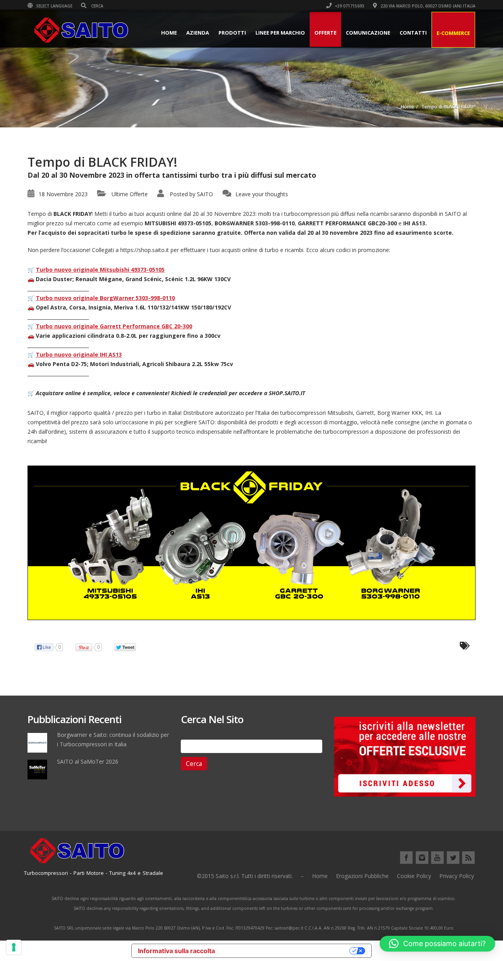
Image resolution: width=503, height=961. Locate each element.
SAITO (205, 194)
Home (169, 32)
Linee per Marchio (280, 32)
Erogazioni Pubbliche (362, 876)
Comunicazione (368, 32)
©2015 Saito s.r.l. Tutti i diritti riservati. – (250, 876)
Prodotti (232, 32)
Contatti (413, 32)
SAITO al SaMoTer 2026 (87, 761)
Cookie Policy (414, 876)
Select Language (53, 6)
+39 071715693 (349, 6)
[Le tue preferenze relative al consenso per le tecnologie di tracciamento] (13, 947)
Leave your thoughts (261, 194)
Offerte (325, 32)
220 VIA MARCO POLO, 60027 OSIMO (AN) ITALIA (427, 6)
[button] (437, 944)
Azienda (197, 32)
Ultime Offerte (130, 194)
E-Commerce (453, 33)
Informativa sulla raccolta (176, 951)
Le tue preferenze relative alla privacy (286, 951)
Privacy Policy (456, 876)
